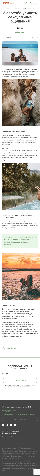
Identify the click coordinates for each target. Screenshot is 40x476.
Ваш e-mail (5, 374)
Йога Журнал (20, 32)
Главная (7, 8)
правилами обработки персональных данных (20, 387)
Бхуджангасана (19, 240)
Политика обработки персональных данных (18, 414)
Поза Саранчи (16, 242)
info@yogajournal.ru (9, 411)
